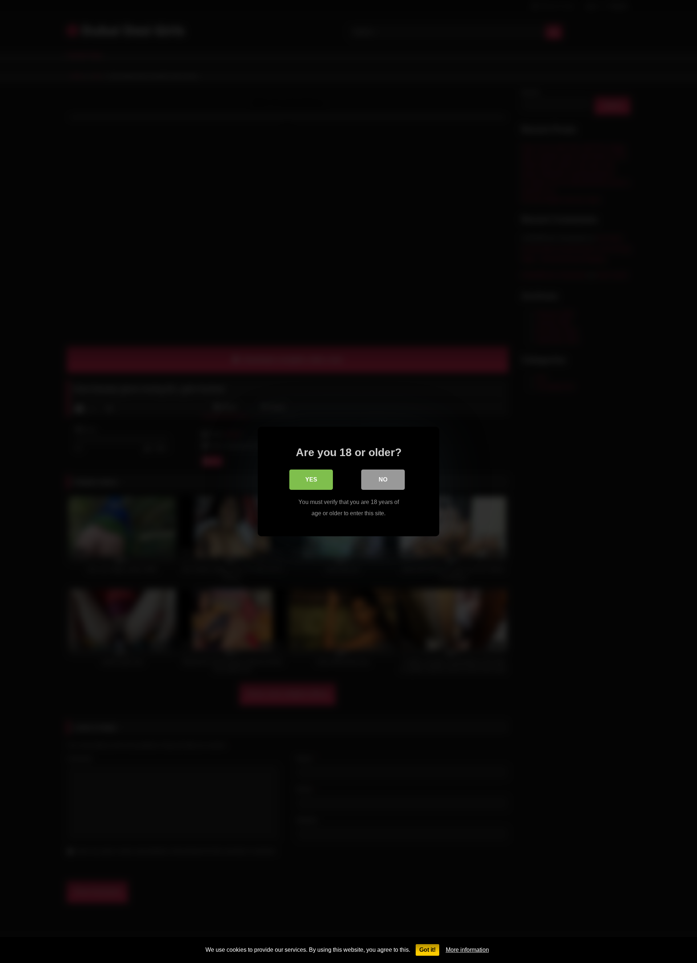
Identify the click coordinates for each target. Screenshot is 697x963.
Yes (311, 479)
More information (467, 950)
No (383, 479)
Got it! (427, 950)
